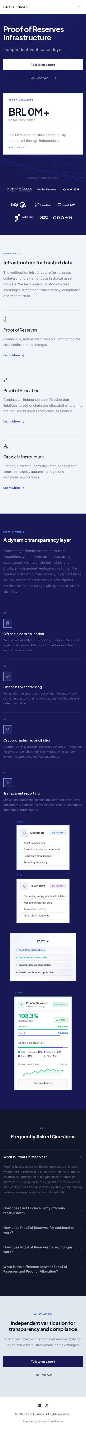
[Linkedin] (39, 1405)
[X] (46, 1405)
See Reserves (38, 78)
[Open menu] (79, 7)
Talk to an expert (43, 64)
